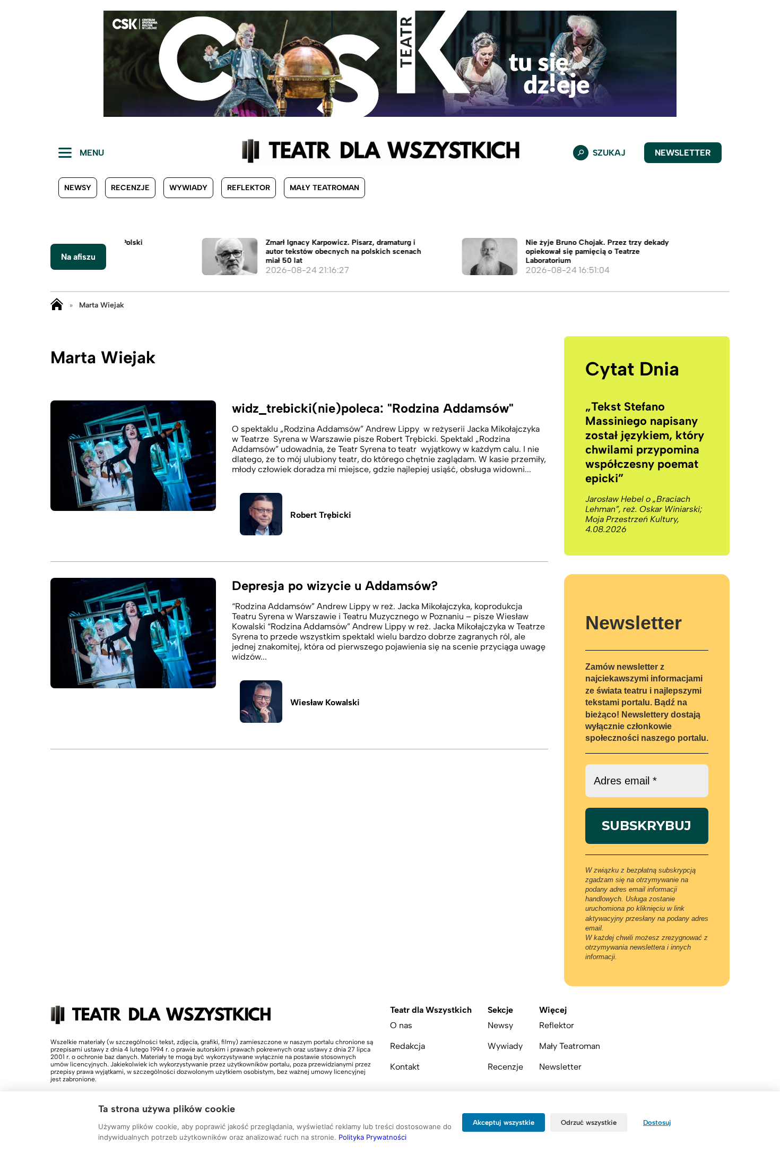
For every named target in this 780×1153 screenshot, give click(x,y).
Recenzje (130, 187)
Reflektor (248, 187)
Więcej (553, 1010)
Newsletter (683, 153)
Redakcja (407, 1046)
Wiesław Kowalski (325, 702)
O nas (401, 1025)
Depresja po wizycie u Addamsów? (335, 585)
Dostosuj (657, 1122)
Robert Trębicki (320, 515)
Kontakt (405, 1067)
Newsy (77, 187)
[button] (16, 63)
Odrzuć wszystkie (589, 1122)
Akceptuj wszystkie (503, 1122)
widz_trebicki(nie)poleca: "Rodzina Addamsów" (373, 408)
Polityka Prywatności (372, 1137)
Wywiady (188, 187)
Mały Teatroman (324, 187)
